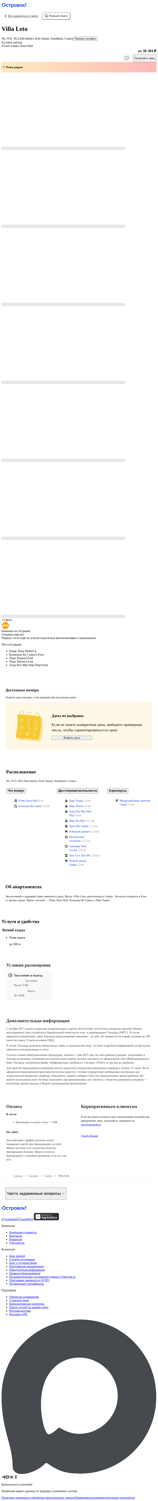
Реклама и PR (18, 1314)
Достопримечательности (77, 790)
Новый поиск (58, 16)
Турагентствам (19, 1300)
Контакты (15, 1235)
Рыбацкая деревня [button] (79, 831)
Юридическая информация (27, 1269)
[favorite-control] (127, 58)
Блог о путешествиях (23, 1263)
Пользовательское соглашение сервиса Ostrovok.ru (42, 1276)
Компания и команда (23, 1232)
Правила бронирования (24, 1273)
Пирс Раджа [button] (76, 800)
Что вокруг (16, 790)
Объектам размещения (24, 1296)
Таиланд (33, 1175)
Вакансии (15, 1239)
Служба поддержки (22, 1259)
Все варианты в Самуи (23, 16)
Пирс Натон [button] (76, 806)
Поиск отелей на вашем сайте (28, 1307)
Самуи (48, 1175)
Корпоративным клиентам (26, 1303)
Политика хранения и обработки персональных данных (38, 1497)
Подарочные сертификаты (26, 1283)
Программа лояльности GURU (29, 1280)
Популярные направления (26, 1266)
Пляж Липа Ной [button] (27, 800)
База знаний (17, 1256)
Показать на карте (85, 38)
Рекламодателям (20, 1310)
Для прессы (16, 1242)
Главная (17, 1175)
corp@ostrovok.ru (91, 1124)
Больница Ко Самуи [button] (30, 806)
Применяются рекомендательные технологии (105, 1497)
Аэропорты (118, 790)
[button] (79, 111)
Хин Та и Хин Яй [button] (79, 855)
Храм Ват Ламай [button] (78, 826)
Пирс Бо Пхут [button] (77, 820)
